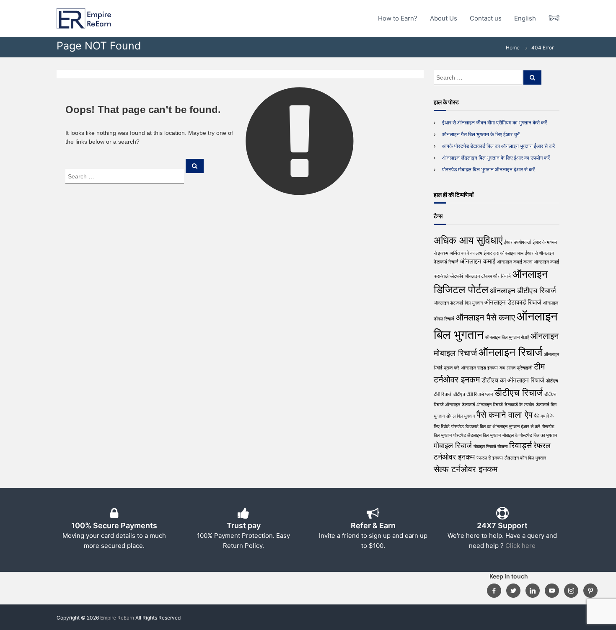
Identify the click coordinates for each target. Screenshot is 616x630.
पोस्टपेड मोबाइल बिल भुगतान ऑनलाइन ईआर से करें (488, 169)
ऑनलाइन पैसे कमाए (485, 317)
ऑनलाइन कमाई (477, 261)
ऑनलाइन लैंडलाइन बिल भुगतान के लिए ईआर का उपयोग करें (496, 158)
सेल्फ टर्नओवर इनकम (465, 469)
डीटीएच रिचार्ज (518, 392)
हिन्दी (554, 18)
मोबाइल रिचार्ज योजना (490, 446)
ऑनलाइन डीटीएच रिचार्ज (523, 290)
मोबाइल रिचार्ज (453, 445)
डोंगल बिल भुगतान (460, 416)
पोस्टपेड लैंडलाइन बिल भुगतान (477, 435)
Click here (520, 546)
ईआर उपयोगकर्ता (517, 242)
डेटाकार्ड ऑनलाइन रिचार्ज (482, 405)
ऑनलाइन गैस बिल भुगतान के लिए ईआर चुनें (481, 134)
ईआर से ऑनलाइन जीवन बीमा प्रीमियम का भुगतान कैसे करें (494, 122)
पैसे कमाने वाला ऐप (504, 414)
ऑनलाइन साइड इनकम (479, 368)
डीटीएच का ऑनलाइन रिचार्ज (512, 380)
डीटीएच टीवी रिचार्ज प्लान (473, 394)
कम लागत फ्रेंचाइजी (516, 368)
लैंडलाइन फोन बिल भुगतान (525, 458)
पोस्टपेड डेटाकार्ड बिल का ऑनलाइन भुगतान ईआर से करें (495, 426)
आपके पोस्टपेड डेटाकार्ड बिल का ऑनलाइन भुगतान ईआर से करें (498, 146)
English (525, 18)
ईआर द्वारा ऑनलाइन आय (503, 253)
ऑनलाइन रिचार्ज (510, 352)
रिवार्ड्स (520, 445)
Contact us (486, 18)
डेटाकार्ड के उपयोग (519, 405)
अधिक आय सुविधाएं (468, 240)
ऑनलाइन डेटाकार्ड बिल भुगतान (458, 303)
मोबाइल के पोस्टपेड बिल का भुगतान (529, 435)
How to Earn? (397, 18)
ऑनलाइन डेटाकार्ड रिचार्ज (512, 302)
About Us (443, 18)
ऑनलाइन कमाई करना (514, 262)
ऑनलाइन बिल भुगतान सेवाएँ (507, 337)
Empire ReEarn (117, 618)
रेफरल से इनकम (489, 458)
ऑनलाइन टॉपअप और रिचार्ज (488, 276)
